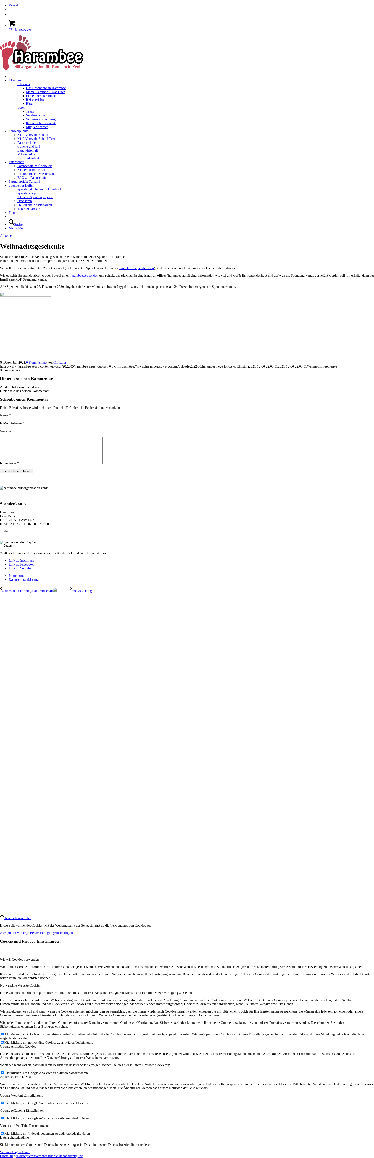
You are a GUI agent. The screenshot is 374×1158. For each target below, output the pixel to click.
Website (5, 431)
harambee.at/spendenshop (136, 268)
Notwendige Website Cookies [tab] (20, 985)
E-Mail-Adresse (12, 423)
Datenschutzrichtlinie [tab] (14, 1137)
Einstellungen (63, 933)
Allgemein (7, 235)
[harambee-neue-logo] (41, 69)
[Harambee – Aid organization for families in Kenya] (9, 216)
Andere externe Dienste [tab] (16, 1077)
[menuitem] (191, 5)
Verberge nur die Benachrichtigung (59, 1156)
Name (5, 415)
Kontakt (14, 5)
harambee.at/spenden (84, 275)
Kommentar (9, 463)
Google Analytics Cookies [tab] (18, 1046)
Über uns (23, 84)
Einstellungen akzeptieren (17, 1156)
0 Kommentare (36, 362)
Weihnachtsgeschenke (15, 1152)
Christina (59, 362)
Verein (21, 107)
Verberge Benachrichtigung (35, 933)
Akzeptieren (8, 933)
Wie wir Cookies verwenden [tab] (19, 959)
